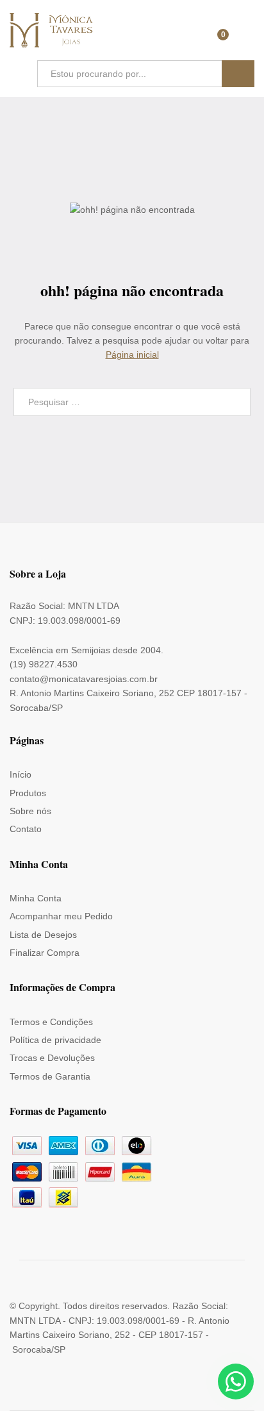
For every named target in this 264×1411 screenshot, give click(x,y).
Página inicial (132, 354)
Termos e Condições (51, 1022)
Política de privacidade (55, 1040)
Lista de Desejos (43, 935)
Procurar (238, 73)
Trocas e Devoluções (52, 1058)
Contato (26, 829)
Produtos (28, 793)
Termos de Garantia (50, 1076)
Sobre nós (30, 811)
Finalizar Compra (44, 953)
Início (20, 774)
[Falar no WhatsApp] (236, 1381)
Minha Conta (36, 898)
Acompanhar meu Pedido (61, 916)
